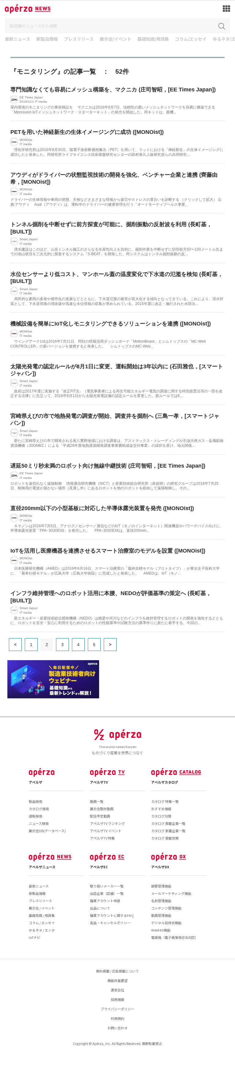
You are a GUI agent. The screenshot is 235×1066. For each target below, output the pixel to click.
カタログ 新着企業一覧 (168, 830)
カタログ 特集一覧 (165, 801)
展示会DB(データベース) (47, 830)
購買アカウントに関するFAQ (112, 915)
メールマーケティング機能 (171, 893)
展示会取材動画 (102, 808)
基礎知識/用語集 (153, 39)
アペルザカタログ (164, 782)
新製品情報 (47, 39)
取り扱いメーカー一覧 (107, 886)
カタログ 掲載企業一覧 (168, 823)
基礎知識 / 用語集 (42, 915)
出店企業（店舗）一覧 (107, 893)
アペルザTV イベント (105, 830)
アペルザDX (160, 866)
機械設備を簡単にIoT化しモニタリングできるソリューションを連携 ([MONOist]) (110, 324)
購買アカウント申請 (105, 900)
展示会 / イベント (42, 908)
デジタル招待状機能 (166, 922)
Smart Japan (29, 239)
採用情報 (117, 999)
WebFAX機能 (160, 930)
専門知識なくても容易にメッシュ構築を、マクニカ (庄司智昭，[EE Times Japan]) (113, 89)
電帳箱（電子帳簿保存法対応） (174, 937)
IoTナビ (34, 937)
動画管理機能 (161, 915)
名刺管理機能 (161, 900)
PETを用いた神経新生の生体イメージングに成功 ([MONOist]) (87, 132)
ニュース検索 (39, 823)
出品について (100, 908)
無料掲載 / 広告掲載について (117, 971)
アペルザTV (99, 782)
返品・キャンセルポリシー (110, 922)
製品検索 (35, 801)
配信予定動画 (100, 816)
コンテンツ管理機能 (166, 908)
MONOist (26, 140)
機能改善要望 (117, 980)
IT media (41, 101)
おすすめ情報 (161, 808)
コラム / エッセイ (42, 922)
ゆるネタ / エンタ (42, 930)
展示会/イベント (115, 39)
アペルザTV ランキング (107, 823)
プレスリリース (79, 39)
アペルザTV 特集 (102, 838)
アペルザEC (99, 866)
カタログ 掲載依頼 (165, 838)
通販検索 (35, 816)
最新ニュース (17, 39)
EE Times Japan (31, 97)
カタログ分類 (161, 816)
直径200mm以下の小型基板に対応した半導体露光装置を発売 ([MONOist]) (102, 508)
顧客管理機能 (161, 886)
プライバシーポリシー (117, 1008)
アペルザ (35, 782)
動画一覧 (96, 801)
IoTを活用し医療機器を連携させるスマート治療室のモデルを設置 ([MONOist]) (107, 551)
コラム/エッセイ (191, 39)
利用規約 (117, 1018)
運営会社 (117, 989)
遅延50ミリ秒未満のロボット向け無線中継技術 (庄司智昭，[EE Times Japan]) (107, 466)
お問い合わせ (117, 1027)
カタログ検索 (39, 808)
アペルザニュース (42, 866)
